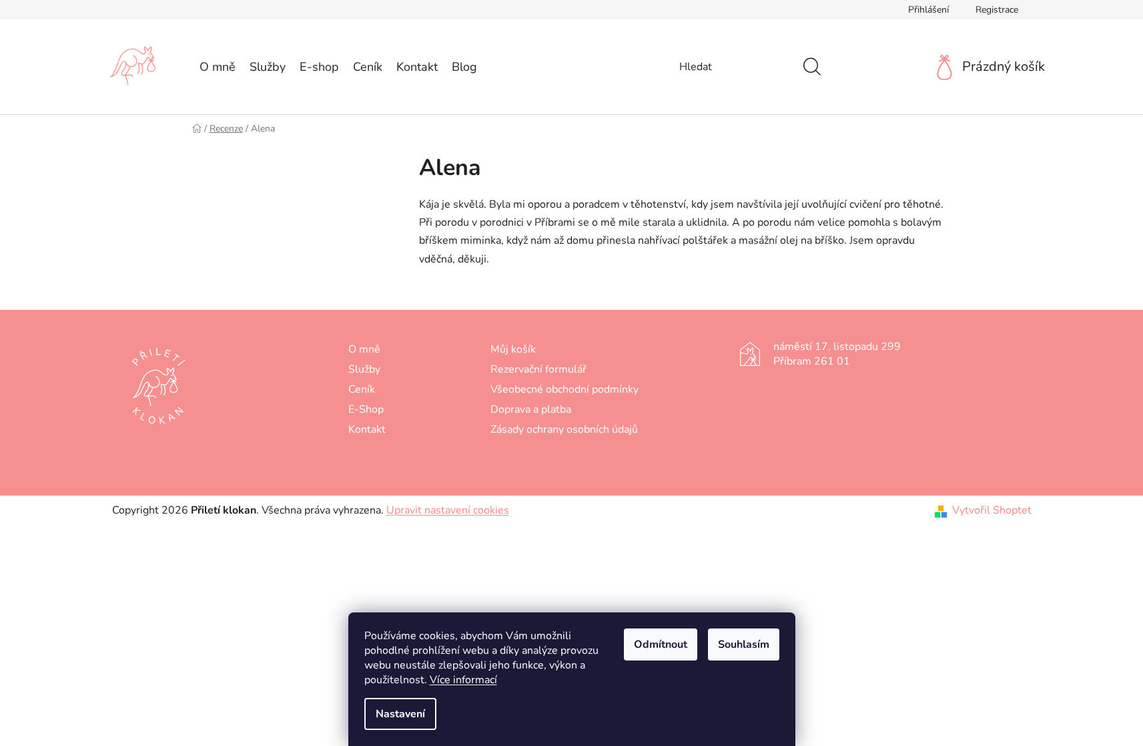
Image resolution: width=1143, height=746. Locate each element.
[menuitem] (217, 66)
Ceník (361, 389)
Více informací (463, 680)
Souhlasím (743, 644)
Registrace (997, 9)
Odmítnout (660, 644)
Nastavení (400, 714)
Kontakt (367, 429)
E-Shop (366, 409)
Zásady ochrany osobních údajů (564, 429)
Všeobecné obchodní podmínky (564, 389)
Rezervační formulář (538, 369)
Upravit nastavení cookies (447, 510)
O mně (364, 349)
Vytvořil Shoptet (992, 510)
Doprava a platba (530, 409)
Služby (364, 369)
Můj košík (513, 349)
